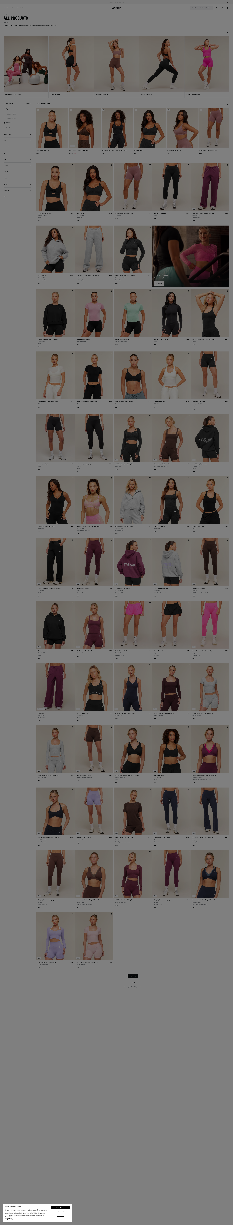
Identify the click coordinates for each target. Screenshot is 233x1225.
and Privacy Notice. (9, 1220)
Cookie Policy (8, 1218)
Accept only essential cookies (61, 1212)
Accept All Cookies (60, 1207)
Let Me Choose (60, 1216)
